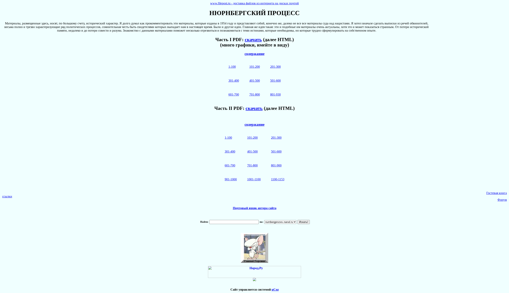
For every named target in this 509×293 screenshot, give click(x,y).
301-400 (233, 80)
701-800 (254, 94)
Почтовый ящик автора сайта (254, 208)
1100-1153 (277, 179)
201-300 (275, 66)
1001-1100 (254, 179)
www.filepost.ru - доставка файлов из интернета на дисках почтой (254, 3)
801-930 (275, 94)
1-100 (232, 66)
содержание (254, 54)
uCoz (275, 289)
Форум (502, 199)
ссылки (7, 196)
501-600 (275, 80)
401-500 (254, 80)
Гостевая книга (496, 193)
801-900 (276, 165)
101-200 (254, 66)
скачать (253, 39)
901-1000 (231, 179)
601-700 (233, 94)
